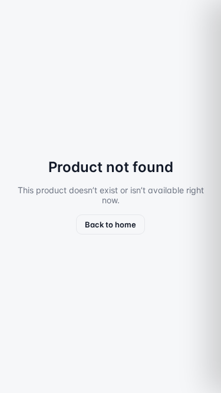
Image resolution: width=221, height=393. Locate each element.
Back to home (110, 224)
